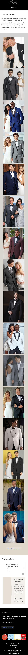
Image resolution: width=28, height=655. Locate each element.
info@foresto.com (15, 653)
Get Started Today (8, 627)
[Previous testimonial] (4, 568)
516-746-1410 (15, 651)
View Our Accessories (14, 549)
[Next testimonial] (24, 568)
